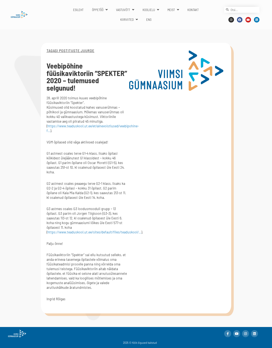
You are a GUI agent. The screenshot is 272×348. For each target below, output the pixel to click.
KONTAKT (193, 10)
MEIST (171, 10)
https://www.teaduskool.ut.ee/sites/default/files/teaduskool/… (94, 232)
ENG (149, 19)
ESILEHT (78, 10)
